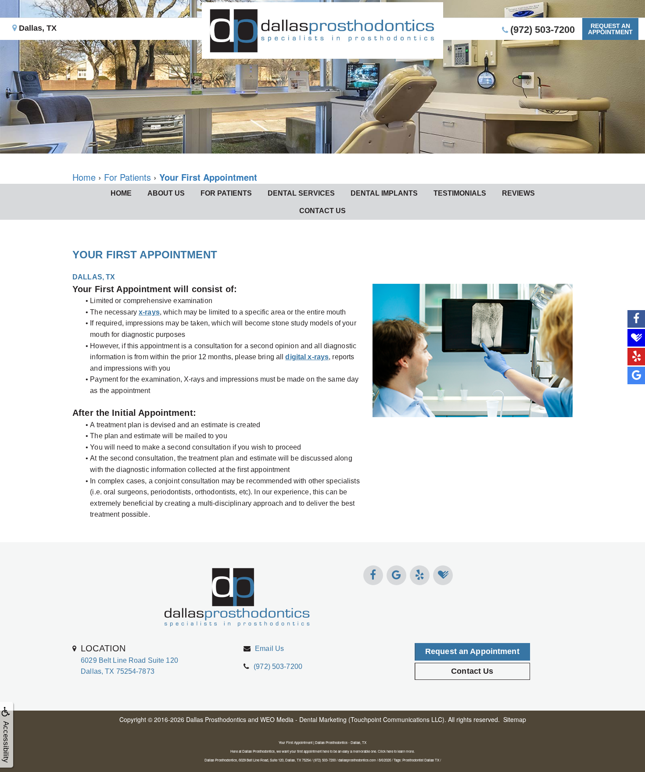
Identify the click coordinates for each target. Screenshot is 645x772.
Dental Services (301, 193)
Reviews (518, 193)
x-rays (149, 312)
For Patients (226, 193)
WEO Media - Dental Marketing (303, 719)
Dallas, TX (37, 28)
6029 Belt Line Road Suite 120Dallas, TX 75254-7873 (129, 659)
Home (121, 193)
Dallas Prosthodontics (216, 719)
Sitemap (514, 719)
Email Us (269, 648)
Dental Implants (384, 193)
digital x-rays (307, 357)
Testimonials (460, 193)
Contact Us (322, 210)
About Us (166, 193)
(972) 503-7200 (278, 666)
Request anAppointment (610, 29)
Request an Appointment (472, 651)
